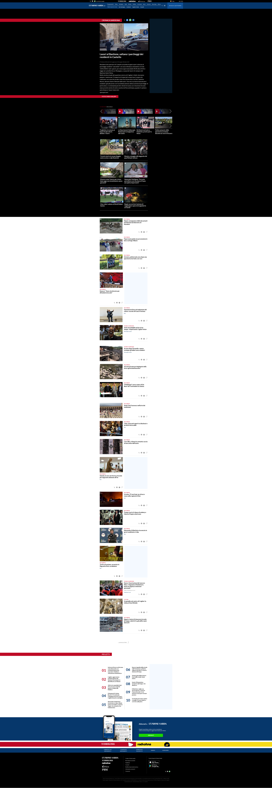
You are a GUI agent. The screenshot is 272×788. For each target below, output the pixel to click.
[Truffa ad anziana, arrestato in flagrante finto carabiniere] (111, 553)
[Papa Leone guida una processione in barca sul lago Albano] (111, 243)
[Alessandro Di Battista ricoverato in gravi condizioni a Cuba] (111, 535)
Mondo (129, 4)
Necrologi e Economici (130, 760)
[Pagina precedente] (128, 642)
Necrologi (154, 4)
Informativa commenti (130, 769)
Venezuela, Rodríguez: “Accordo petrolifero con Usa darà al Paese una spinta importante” (135, 181)
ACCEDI (181, 1)
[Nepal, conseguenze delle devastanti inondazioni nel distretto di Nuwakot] (111, 225)
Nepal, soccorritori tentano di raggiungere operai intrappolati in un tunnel (135, 205)
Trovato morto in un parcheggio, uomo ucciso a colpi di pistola (110, 157)
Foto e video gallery (109, 96)
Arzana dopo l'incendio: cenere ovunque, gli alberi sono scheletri (134, 349)
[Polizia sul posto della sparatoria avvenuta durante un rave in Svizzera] (164, 122)
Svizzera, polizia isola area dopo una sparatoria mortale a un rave (135, 257)
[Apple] (159, 762)
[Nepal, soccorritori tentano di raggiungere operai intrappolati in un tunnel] (135, 195)
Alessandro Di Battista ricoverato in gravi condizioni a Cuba (135, 531)
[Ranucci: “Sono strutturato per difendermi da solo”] (111, 280)
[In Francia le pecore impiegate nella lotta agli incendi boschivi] (111, 371)
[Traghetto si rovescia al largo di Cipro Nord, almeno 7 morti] (108, 122)
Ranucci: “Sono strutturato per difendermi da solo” (109, 292)
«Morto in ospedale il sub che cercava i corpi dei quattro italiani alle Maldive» (115, 687)
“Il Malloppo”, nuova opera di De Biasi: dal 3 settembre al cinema (134, 385)
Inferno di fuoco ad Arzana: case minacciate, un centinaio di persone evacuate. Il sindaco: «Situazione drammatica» (115, 670)
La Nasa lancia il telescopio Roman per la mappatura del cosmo (126, 131)
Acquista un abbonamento (123, 750)
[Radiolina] (132, 1)
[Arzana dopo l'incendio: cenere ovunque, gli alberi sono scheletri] (111, 353)
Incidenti (129, 7)
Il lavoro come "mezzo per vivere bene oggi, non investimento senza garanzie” (111, 181)
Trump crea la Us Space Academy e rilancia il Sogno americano (135, 513)
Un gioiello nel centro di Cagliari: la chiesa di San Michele (135, 602)
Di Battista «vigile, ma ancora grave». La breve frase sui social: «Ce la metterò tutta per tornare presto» (139, 692)
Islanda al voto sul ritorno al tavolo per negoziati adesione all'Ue (111, 476)
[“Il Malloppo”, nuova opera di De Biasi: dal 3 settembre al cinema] (111, 389)
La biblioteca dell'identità (139, 750)
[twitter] (90, 1)
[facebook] (92, 1)
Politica (134, 4)
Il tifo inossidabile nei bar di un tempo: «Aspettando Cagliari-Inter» (135, 328)
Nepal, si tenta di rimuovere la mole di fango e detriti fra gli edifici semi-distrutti (135, 620)
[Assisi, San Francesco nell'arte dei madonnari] (111, 410)
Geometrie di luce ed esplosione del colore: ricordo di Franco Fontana (135, 310)
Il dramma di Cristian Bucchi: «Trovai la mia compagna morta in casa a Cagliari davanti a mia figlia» (115, 696)
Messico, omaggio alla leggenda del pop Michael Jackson (135, 157)
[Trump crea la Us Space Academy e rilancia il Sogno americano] (111, 517)
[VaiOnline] (141, 1)
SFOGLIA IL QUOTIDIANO (175, 5)
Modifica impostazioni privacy (131, 767)
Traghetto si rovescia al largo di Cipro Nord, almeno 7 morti (107, 131)
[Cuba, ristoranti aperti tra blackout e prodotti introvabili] (111, 428)
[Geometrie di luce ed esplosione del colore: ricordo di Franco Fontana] (111, 314)
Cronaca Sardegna (111, 20)
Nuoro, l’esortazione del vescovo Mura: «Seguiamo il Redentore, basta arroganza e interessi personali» (134, 585)
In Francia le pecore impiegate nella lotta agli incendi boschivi (135, 367)
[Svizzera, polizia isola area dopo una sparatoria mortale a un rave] (111, 262)
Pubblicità (127, 762)
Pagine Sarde (165, 750)
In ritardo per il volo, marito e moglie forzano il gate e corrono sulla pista (139, 700)
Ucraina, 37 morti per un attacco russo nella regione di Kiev (134, 495)
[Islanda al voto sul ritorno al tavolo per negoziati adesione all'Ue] (111, 464)
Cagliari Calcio (135, 7)
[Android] (159, 766)
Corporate (127, 771)
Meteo (159, 4)
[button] (124, 20)
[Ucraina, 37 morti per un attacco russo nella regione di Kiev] (111, 499)
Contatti (127, 764)
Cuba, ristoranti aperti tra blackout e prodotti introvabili (135, 424)
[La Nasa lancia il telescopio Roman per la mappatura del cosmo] (127, 122)
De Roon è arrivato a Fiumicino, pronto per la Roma (144, 131)
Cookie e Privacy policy (130, 758)
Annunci (149, 4)
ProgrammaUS (110, 4)
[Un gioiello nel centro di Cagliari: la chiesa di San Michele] (111, 606)
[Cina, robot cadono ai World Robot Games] (111, 195)
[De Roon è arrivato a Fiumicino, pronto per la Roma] (145, 122)
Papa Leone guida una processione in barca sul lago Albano (135, 239)
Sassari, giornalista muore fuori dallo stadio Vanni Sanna (139, 677)
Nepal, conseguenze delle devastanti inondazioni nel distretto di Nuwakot (135, 222)
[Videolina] (122, 1)
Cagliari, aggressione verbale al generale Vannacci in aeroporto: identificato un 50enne (114, 679)
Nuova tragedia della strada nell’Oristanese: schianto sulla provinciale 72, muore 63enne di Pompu (139, 670)
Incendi (142, 7)
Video (116, 4)
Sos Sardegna (122, 7)
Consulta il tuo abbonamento (107, 750)
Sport (144, 4)
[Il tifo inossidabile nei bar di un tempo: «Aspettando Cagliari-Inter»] (111, 332)
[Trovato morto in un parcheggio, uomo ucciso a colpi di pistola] (111, 147)
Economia (139, 4)
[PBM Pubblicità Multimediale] (149, 1)
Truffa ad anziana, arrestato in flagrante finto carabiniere (109, 565)
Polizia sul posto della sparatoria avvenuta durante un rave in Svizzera (163, 131)
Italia (126, 4)
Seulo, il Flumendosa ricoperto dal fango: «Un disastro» (138, 684)
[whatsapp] (94, 1)
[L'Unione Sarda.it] (97, 5)
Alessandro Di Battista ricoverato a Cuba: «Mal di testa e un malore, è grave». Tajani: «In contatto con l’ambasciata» (115, 704)
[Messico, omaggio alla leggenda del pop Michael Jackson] (135, 147)
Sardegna (121, 4)
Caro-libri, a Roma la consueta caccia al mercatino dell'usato (135, 442)
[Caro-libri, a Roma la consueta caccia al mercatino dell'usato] (111, 446)
